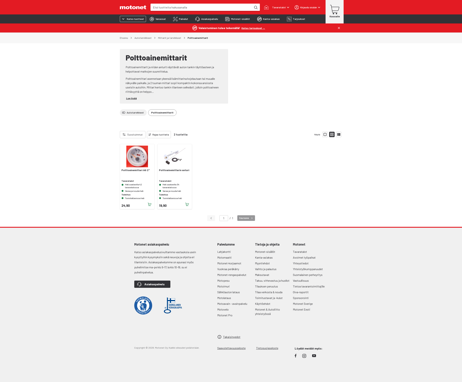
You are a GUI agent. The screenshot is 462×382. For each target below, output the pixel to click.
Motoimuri (223, 286)
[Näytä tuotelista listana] (338, 134)
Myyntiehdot (262, 263)
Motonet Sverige (303, 303)
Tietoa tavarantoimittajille (309, 286)
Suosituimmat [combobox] (135, 134)
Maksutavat (262, 274)
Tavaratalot (300, 251)
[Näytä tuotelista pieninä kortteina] (332, 134)
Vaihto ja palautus (265, 269)
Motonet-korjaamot (229, 263)
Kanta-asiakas (264, 257)
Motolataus (224, 298)
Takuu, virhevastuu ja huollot (272, 280)
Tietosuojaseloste (267, 348)
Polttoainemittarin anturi (174, 170)
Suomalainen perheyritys (307, 274)
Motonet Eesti (301, 309)
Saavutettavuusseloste (231, 348)
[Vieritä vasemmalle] (118, 134)
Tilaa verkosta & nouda (268, 292)
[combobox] (201, 7)
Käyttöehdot (262, 303)
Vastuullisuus (301, 280)
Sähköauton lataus (228, 292)
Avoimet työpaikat (304, 257)
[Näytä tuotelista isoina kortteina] (325, 134)
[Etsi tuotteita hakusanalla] (255, 7)
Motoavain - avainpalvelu (232, 303)
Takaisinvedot (231, 337)
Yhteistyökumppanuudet (308, 269)
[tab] (157, 19)
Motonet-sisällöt (265, 251)
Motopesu (223, 280)
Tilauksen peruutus (266, 286)
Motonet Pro (224, 315)
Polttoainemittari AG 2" (135, 170)
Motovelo (223, 309)
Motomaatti (224, 257)
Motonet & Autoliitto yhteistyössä (267, 311)
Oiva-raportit (301, 292)
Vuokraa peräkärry (228, 269)
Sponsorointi (301, 298)
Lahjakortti (224, 251)
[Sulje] (339, 28)
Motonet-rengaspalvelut (231, 274)
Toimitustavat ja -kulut (269, 298)
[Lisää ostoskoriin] (149, 204)
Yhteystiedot (301, 263)
